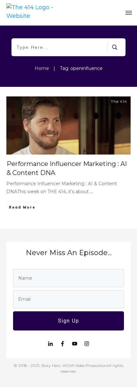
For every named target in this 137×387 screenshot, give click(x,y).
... (91, 191)
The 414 (119, 101)
